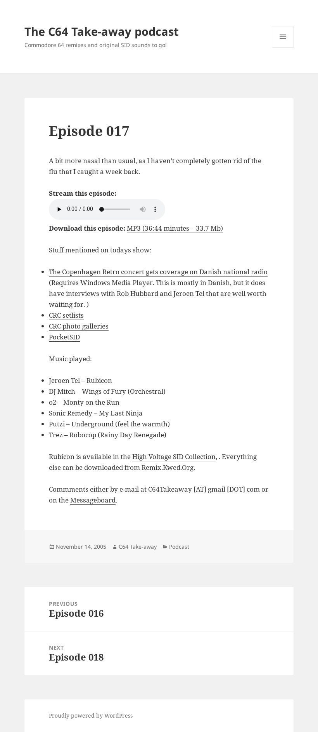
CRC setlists (66, 315)
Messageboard (93, 500)
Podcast (179, 546)
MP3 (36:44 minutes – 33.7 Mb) (175, 228)
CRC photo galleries (79, 326)
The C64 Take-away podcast (101, 31)
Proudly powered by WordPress (91, 715)
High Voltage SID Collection (174, 456)
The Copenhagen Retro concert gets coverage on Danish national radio (158, 271)
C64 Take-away (138, 546)
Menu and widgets (283, 47)
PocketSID (64, 336)
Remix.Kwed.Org (168, 467)
